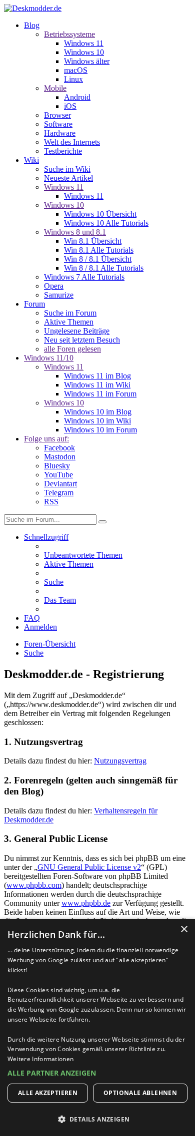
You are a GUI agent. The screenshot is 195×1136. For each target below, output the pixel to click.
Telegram (59, 492)
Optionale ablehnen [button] (140, 1093)
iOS (70, 106)
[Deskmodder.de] (33, 8)
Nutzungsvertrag (120, 761)
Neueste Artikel (68, 178)
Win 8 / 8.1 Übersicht (98, 259)
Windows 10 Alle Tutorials (106, 223)
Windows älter (87, 61)
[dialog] (97, 1027)
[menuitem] (83, 555)
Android (77, 97)
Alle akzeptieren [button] (48, 1093)
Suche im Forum (70, 313)
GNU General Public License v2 (89, 867)
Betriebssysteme (69, 34)
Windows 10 (84, 52)
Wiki (31, 160)
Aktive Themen (69, 322)
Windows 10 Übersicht (100, 214)
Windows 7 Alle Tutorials (84, 277)
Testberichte (63, 151)
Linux (73, 79)
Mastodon (60, 456)
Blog (32, 25)
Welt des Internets (72, 142)
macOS (76, 70)
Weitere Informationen (41, 1059)
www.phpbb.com (34, 885)
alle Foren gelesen (72, 349)
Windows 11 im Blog (97, 376)
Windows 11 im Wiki (97, 384)
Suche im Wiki (67, 169)
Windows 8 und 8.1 (75, 232)
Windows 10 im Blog (98, 411)
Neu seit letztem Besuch (82, 340)
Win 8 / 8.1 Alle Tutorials (104, 268)
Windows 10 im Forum (100, 429)
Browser (57, 115)
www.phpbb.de (86, 903)
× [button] (184, 929)
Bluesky (57, 465)
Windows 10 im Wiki (97, 420)
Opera (54, 286)
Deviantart (60, 483)
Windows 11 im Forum (100, 393)
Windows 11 (84, 43)
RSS (51, 501)
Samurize (59, 295)
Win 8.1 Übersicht (93, 241)
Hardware (60, 133)
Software (58, 124)
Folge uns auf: (46, 438)
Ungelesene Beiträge (77, 331)
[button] (98, 1073)
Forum (34, 304)
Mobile (55, 88)
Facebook (59, 447)
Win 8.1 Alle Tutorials (99, 250)
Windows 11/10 (49, 358)
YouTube (58, 474)
